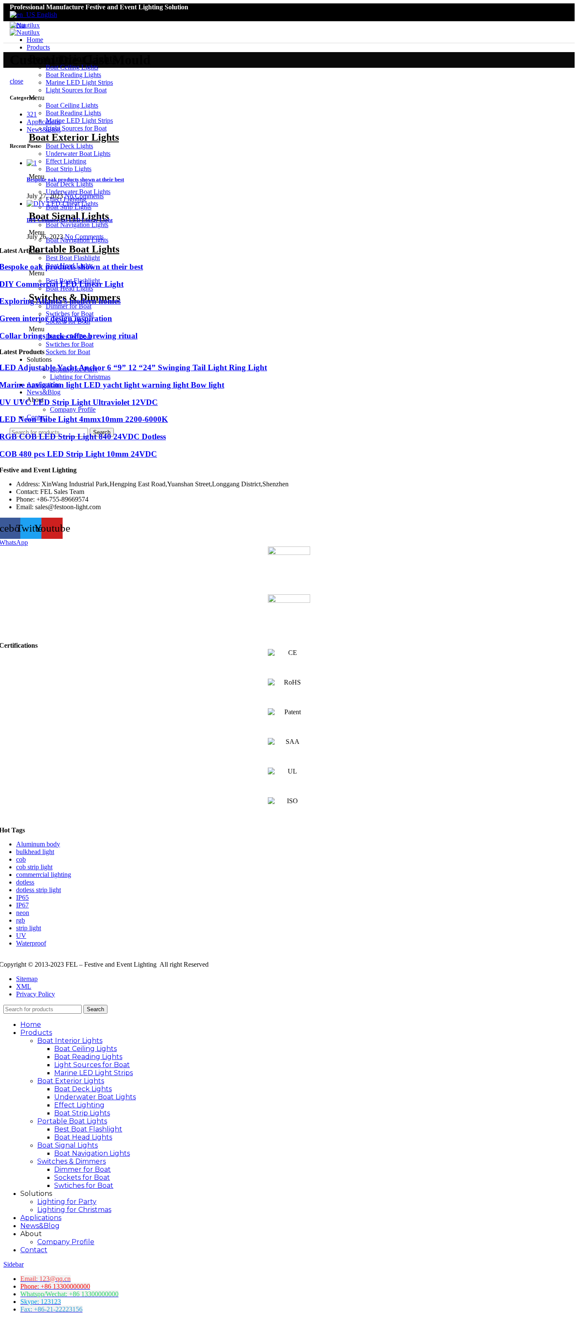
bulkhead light (35, 851)
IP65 (22, 897)
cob (21, 859)
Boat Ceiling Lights (85, 1049)
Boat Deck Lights (83, 1089)
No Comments (84, 196)
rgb (20, 920)
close (16, 81)
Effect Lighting (79, 1105)
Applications (44, 121)
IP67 (22, 905)
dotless (25, 882)
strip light (28, 928)
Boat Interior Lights (69, 1041)
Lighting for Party (66, 1202)
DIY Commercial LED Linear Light (70, 220)
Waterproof (31, 943)
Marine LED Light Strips (93, 1073)
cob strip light (34, 867)
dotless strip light (38, 889)
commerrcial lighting (43, 874)
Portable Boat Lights (72, 1121)
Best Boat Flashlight (73, 257)
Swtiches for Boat (70, 344)
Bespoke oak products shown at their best (75, 179)
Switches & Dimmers (71, 1161)
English (46, 14)
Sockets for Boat (68, 351)
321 (32, 114)
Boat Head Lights (83, 1137)
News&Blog (44, 129)
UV (21, 935)
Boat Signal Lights (67, 1145)
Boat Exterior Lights (70, 1081)
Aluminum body (38, 844)
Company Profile (73, 409)
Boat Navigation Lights (92, 1153)
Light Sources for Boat (92, 1065)
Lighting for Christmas (80, 376)
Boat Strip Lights (82, 1113)
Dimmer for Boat (68, 306)
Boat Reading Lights (73, 74)
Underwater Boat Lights (95, 1097)
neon (22, 912)
